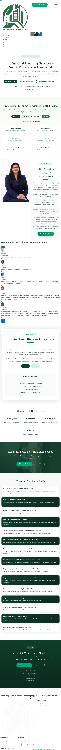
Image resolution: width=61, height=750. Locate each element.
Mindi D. (3, 277)
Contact (5, 39)
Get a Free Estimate (10, 81)
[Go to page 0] (3, 322)
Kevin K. (3, 265)
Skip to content (4, 1)
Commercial (6, 35)
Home (4, 33)
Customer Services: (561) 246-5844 (46, 81)
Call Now (46, 116)
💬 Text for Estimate (24, 665)
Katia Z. (3, 291)
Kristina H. (3, 307)
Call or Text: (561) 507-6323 (26, 81)
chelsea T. (3, 253)
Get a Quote (36, 116)
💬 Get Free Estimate (40, 4)
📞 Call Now (54, 4)
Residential (6, 37)
